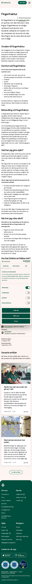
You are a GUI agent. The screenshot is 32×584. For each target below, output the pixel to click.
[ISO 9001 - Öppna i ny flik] (5, 565)
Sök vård (22, 3)
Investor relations (6, 500)
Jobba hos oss (20, 497)
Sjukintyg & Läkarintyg (22, 536)
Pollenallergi (19, 530)
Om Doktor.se (5, 494)
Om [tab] (26, 266)
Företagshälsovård (6, 507)
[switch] (27, 292)
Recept (18, 527)
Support (3, 530)
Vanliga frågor (5, 533)
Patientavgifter (5, 536)
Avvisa (16, 321)
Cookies (20, 571)
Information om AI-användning (8, 573)
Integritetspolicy (13, 571)
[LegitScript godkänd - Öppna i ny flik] (23, 564)
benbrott (22, 20)
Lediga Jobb (19, 494)
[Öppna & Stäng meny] (29, 3)
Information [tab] (16, 266)
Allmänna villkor (4, 571)
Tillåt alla (16, 310)
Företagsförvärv (5, 510)
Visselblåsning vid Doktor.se (6, 517)
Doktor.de (4, 503)
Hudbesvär (19, 533)
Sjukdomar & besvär (6, 539)
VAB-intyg (18, 539)
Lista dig (3, 527)
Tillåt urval (16, 316)
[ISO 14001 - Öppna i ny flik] (14, 565)
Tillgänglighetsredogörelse (8, 542)
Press (2, 497)
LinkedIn (18, 500)
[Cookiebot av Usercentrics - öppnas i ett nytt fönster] (23, 261)
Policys (3, 513)
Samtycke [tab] (6, 266)
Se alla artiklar (15, 472)
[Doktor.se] (5, 2)
